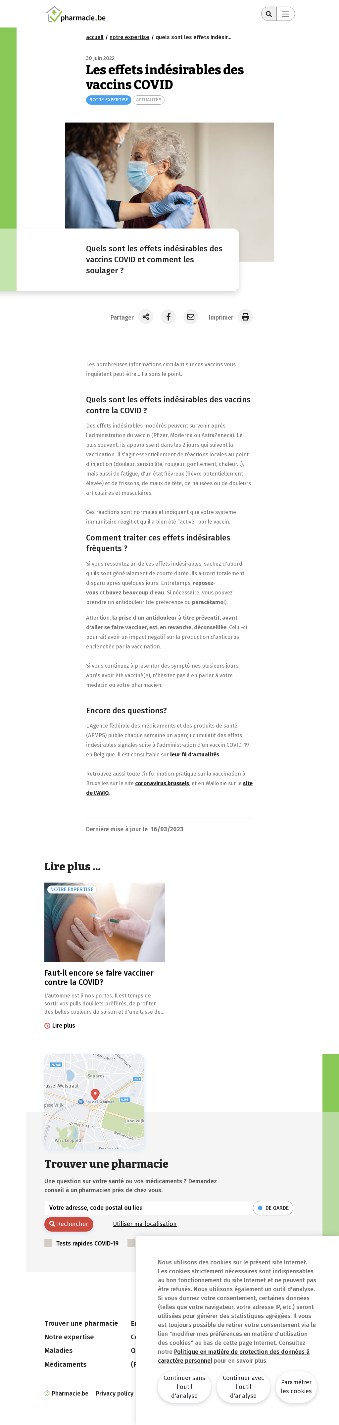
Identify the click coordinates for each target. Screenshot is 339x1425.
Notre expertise (69, 1337)
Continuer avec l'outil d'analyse (243, 1387)
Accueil (95, 37)
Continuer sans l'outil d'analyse (184, 1387)
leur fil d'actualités (194, 754)
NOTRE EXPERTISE (108, 100)
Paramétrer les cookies (296, 1387)
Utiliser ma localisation (145, 1224)
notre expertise (129, 37)
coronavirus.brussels (162, 783)
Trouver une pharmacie (81, 1323)
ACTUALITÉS (148, 100)
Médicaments (65, 1364)
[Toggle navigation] (285, 14)
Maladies (58, 1350)
